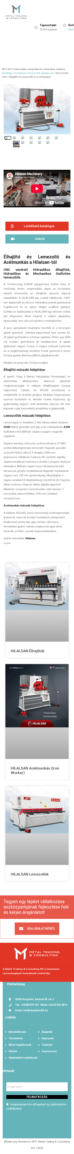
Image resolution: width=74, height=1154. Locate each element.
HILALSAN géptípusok (40, 73)
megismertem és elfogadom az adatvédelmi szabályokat (36, 1106)
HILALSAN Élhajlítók (28, 651)
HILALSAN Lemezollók (30, 874)
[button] (37, 226)
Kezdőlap (7, 73)
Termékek (20, 73)
